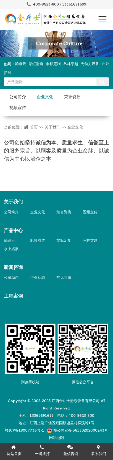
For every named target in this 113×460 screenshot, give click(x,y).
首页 (34, 127)
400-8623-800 (46, 4)
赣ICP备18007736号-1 (24, 430)
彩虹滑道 (36, 64)
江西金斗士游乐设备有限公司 (76, 401)
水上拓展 (11, 249)
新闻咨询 (13, 267)
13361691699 (74, 4)
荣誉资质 (72, 96)
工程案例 (13, 296)
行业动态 (37, 277)
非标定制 (53, 64)
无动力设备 (90, 64)
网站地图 (56, 438)
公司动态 (11, 277)
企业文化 (45, 96)
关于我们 (52, 127)
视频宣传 (17, 107)
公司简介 (17, 96)
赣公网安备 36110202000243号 (80, 430)
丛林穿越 (70, 64)
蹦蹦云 (20, 64)
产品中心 (13, 230)
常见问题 (63, 277)
